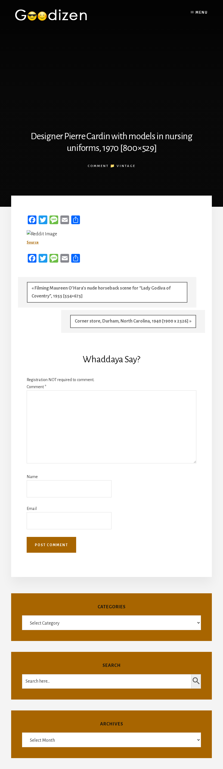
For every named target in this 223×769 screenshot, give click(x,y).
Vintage (126, 166)
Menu (202, 12)
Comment (36, 387)
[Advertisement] (111, 72)
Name (32, 477)
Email (32, 508)
